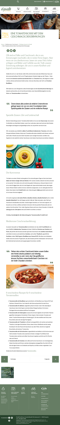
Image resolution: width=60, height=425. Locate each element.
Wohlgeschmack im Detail (25, 44)
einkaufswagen (49, 1)
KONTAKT (43, 396)
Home (2, 44)
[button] (18, 9)
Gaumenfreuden (14, 396)
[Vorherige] (4, 359)
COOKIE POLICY (44, 398)
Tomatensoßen (31, 351)
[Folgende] (55, 359)
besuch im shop (37, 1)
